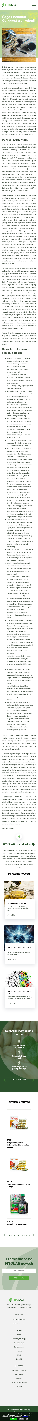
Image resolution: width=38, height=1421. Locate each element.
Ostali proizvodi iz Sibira (19, 1382)
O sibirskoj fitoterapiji (19, 1339)
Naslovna (19, 1335)
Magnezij (19, 1378)
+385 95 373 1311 (19, 1323)
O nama (19, 1351)
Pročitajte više (19, 1079)
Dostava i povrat (19, 1412)
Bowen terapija (19, 1347)
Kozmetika (19, 1374)
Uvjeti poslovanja (25, 1409)
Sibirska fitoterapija (19, 1370)
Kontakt (19, 1359)
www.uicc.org (7, 741)
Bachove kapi (19, 1343)
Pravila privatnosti (13, 1409)
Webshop (19, 1386)
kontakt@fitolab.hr (19, 1319)
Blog (19, 1355)
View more (25, 1416)
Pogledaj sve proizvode (19, 1235)
